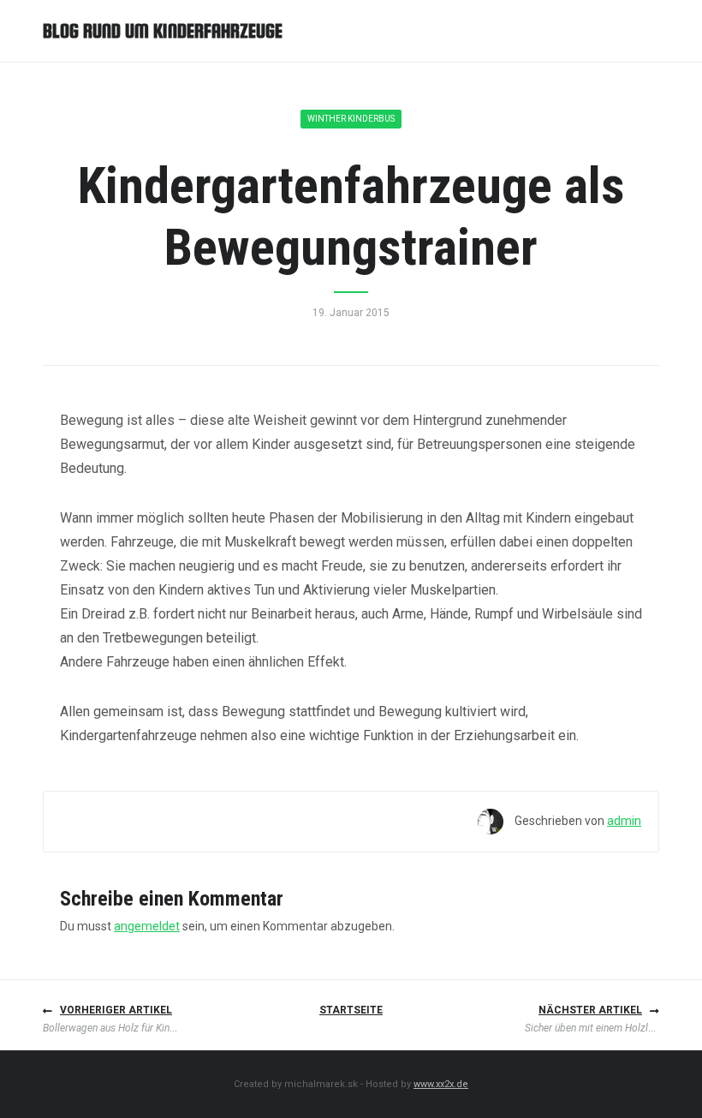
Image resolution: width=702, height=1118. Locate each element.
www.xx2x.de (440, 1084)
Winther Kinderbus (351, 118)
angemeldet (147, 926)
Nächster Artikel (590, 1010)
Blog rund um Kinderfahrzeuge (163, 31)
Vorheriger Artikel (116, 1010)
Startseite (351, 1010)
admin (624, 821)
